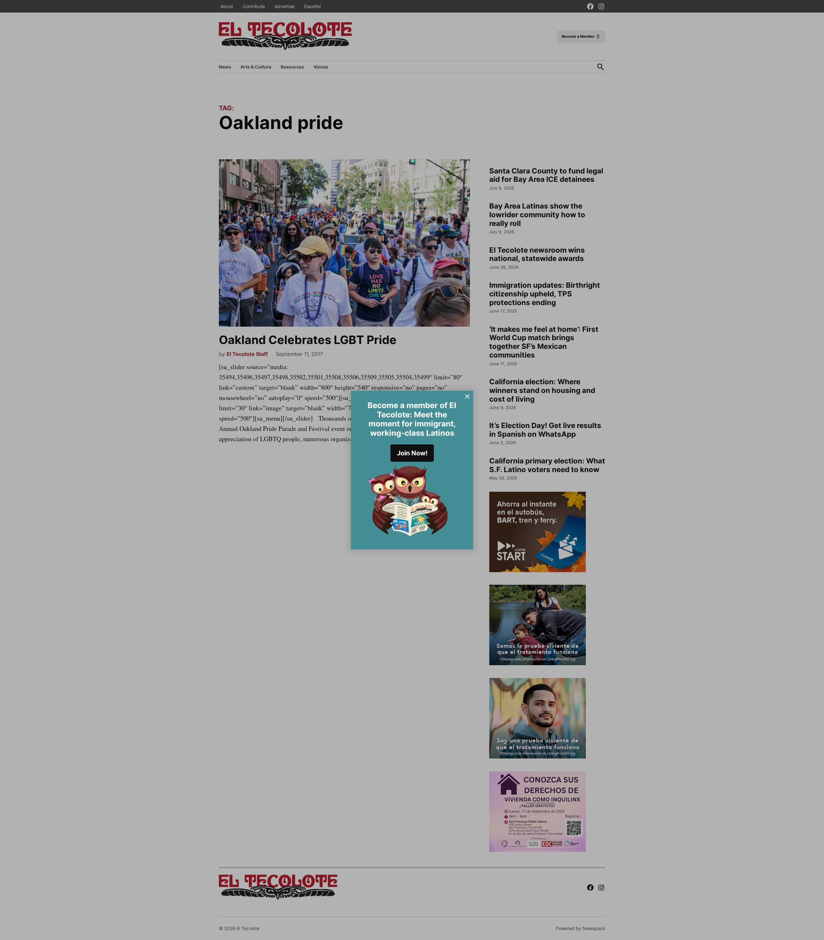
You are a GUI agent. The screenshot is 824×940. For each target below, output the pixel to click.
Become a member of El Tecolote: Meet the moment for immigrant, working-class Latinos (412, 419)
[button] (412, 470)
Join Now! (412, 453)
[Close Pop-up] (467, 396)
